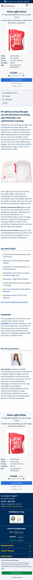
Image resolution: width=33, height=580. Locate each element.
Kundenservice (7, 545)
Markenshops (6, 556)
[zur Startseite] (7, 6)
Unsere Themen (7, 551)
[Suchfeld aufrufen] (18, 6)
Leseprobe (8, 100)
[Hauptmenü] (30, 6)
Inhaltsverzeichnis (11, 93)
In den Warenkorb (16, 80)
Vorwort (7, 96)
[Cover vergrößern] (16, 40)
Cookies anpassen (17, 577)
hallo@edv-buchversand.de (14, 506)
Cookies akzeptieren (17, 573)
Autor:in (5, 103)
